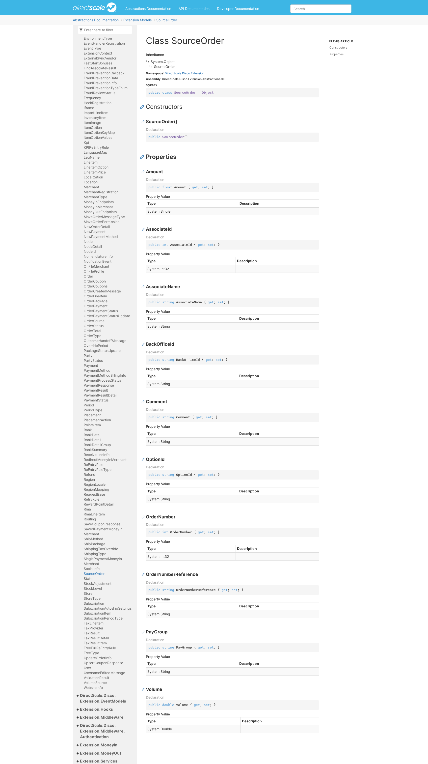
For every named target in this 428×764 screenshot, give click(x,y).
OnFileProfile (94, 271)
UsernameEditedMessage (104, 673)
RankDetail (92, 440)
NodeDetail (93, 246)
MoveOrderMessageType (104, 217)
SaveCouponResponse (102, 524)
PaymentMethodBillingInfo (105, 375)
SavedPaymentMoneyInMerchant (103, 531)
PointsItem (92, 425)
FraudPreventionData (101, 78)
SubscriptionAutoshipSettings (108, 608)
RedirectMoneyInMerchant (105, 459)
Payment (91, 365)
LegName (92, 157)
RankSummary (95, 450)
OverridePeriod (96, 345)
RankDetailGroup (97, 445)
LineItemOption (96, 167)
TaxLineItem (94, 623)
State (88, 578)
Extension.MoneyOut (100, 753)
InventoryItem (95, 117)
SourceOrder (166, 20)
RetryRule (91, 499)
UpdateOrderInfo (97, 658)
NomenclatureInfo (98, 256)
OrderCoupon (95, 281)
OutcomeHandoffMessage (105, 341)
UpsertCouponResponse (103, 663)
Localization (93, 177)
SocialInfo (92, 568)
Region (89, 479)
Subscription (94, 603)
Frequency (92, 98)
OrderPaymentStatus (101, 311)
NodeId (90, 251)
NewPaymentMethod (101, 236)
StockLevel (93, 588)
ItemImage (92, 122)
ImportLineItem (96, 113)
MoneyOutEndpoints (100, 212)
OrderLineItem (95, 296)
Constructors (338, 47)
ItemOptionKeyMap (99, 132)
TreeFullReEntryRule (100, 648)
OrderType (92, 336)
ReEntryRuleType (97, 469)
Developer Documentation (238, 8)
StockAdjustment (97, 583)
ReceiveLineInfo (96, 455)
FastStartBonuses (98, 63)
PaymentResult (96, 390)
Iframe (89, 108)
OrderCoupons (95, 286)
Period (89, 405)
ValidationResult (96, 678)
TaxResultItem (95, 643)
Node (88, 241)
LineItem (91, 162)
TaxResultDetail (96, 638)
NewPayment (95, 231)
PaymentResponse (99, 385)
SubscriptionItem (97, 613)
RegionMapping (96, 489)
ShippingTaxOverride (101, 549)
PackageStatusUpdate (102, 350)
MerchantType (95, 197)
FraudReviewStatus (99, 93)
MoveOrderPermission (101, 222)
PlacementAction (97, 420)
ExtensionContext (98, 53)
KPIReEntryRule (96, 147)
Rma (87, 509)
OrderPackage (95, 301)
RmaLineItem (94, 514)
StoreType (92, 598)
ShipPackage (94, 544)
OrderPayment (95, 306)
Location (91, 182)
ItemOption (93, 127)
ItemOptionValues (98, 137)
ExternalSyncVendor (100, 58)
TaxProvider (93, 628)
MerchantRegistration (101, 192)
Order (88, 276)
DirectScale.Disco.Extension (184, 73)
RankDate (92, 435)
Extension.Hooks (96, 709)
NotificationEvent (97, 261)
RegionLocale (95, 484)
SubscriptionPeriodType (103, 618)
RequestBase (94, 494)
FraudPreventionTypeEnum (106, 88)
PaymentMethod (97, 370)
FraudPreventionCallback (104, 73)
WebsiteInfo (93, 687)
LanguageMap (95, 152)
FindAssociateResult (100, 68)
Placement (92, 415)
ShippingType (95, 554)
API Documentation (194, 8)
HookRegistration (97, 103)
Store (88, 593)
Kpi (86, 142)
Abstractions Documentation (148, 8)
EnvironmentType (98, 38)
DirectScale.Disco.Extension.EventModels (103, 698)
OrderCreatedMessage (102, 291)
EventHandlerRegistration (104, 43)
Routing (90, 519)
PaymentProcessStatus (102, 380)
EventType (92, 48)
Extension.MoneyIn (98, 744)
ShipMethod (93, 539)
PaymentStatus (96, 400)
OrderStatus (94, 326)
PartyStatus (93, 360)
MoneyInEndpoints (99, 202)
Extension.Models (137, 20)
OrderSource (94, 321)
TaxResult (92, 633)
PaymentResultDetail (100, 395)
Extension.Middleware (102, 717)
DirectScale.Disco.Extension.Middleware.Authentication (102, 731)
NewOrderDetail (97, 227)
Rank (88, 430)
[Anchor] (143, 107)
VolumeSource (95, 682)
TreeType (91, 653)
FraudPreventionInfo (100, 83)
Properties (336, 54)
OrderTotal (92, 331)
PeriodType (93, 410)
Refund (89, 474)
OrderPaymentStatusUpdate (107, 316)
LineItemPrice (95, 172)
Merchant (91, 187)
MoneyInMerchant (98, 207)
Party (88, 355)
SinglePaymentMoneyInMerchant (103, 561)
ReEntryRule (93, 464)
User (87, 668)
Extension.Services (98, 761)
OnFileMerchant (96, 266)
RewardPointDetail (98, 504)
